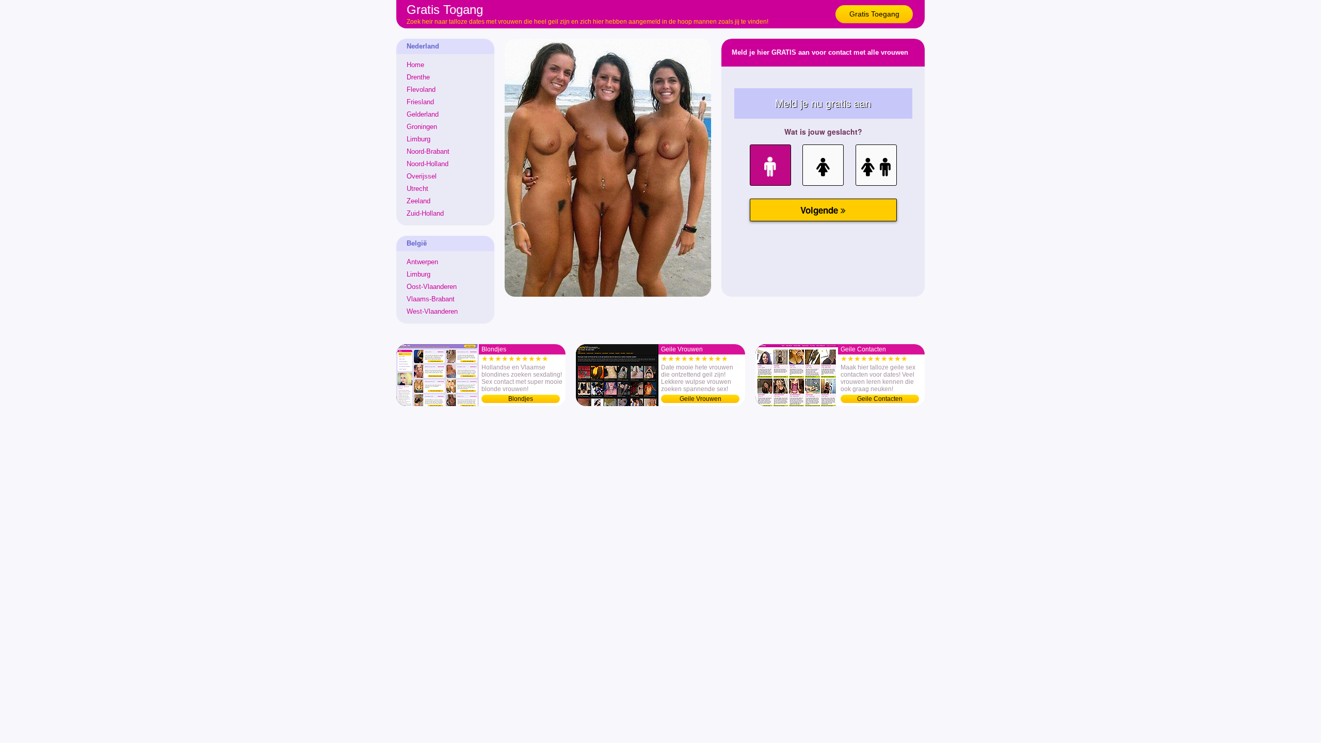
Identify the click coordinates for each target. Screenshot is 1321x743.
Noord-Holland (427, 164)
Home (415, 65)
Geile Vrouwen (700, 398)
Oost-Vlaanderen (432, 286)
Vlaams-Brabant (431, 299)
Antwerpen (422, 262)
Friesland (420, 102)
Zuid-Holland (425, 213)
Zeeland (418, 201)
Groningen (422, 127)
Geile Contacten (880, 398)
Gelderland (423, 114)
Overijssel (422, 176)
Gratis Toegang (874, 14)
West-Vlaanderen (432, 311)
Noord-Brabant (428, 151)
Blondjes (520, 398)
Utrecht (417, 188)
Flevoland (421, 89)
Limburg (418, 139)
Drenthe (418, 77)
